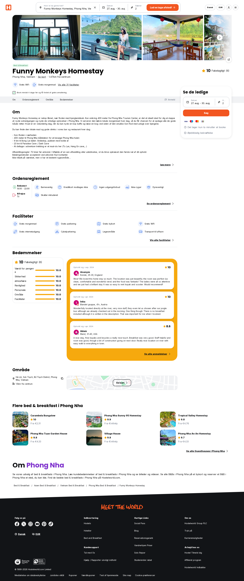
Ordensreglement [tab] (30, 99)
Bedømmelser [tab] (66, 99)
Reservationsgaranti (143, 538)
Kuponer (73, 575)
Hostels (87, 523)
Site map (127, 575)
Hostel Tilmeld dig (193, 552)
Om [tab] (14, 99)
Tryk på (188, 530)
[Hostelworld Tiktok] (51, 524)
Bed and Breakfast (93, 538)
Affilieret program (193, 560)
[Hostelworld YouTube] (37, 524)
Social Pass (139, 523)
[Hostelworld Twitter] (23, 524)
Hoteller (87, 530)
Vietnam (30, 76)
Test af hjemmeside (109, 575)
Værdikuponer (88, 575)
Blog (136, 530)
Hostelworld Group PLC (196, 523)
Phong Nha (18, 76)
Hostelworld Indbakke (195, 567)
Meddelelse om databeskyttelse (30, 575)
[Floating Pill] (220, 37)
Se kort (42, 76)
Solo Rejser (139, 552)
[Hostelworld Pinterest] (44, 524)
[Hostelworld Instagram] (30, 524)
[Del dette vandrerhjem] (229, 59)
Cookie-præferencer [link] (145, 575)
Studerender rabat (143, 560)
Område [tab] (49, 99)
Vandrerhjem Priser (143, 545)
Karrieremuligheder (194, 538)
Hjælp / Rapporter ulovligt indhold (100, 560)
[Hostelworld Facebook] (17, 524)
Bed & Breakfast (21, 65)
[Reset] (94, 7)
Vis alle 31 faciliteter (68, 84)
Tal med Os (89, 552)
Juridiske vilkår (57, 575)
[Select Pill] (229, 7)
